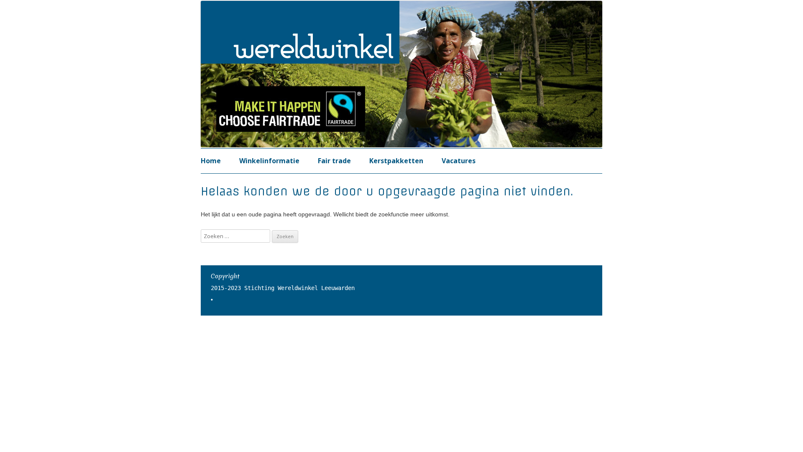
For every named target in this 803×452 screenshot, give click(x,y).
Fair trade (334, 160)
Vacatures (459, 160)
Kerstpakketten (396, 160)
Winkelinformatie (269, 160)
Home (211, 160)
